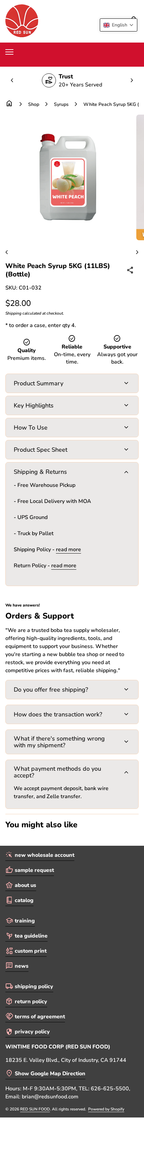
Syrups (61, 104)
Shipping (13, 313)
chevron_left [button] (12, 80)
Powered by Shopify (106, 1109)
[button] (118, 25)
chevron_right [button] (132, 80)
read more (68, 549)
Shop (33, 104)
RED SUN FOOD (35, 1109)
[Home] (22, 20)
